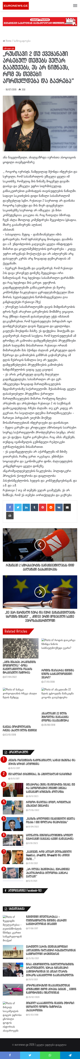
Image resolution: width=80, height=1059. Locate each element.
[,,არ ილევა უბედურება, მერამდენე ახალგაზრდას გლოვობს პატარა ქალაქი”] (13, 875)
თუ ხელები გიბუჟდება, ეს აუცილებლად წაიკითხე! (40, 774)
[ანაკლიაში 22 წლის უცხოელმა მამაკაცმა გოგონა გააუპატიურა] (59, 699)
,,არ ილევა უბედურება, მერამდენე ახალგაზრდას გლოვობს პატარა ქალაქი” (48, 873)
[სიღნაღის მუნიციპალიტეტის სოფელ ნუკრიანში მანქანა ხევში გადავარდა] (13, 841)
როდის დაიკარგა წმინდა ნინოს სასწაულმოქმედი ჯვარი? (57, 674)
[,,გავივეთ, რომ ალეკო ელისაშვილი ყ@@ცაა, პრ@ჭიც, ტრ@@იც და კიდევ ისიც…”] (13, 857)
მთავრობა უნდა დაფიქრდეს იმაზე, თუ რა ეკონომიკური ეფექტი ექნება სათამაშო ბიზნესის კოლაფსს (50, 788)
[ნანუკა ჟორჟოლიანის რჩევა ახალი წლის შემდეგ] (21, 705)
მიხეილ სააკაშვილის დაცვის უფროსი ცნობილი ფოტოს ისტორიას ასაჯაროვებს (50, 1007)
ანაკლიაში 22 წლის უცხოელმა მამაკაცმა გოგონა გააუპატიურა (55, 717)
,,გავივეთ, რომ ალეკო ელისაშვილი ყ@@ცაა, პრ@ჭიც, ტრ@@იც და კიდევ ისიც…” (49, 855)
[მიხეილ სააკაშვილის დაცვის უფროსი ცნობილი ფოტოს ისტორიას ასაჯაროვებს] (13, 1017)
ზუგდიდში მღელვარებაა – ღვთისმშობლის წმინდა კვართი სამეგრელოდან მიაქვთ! (46, 920)
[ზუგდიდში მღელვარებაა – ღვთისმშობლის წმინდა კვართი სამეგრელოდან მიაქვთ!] (13, 928)
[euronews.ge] (16, 6)
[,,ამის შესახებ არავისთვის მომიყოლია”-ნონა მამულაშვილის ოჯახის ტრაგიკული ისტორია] (21, 648)
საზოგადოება (22, 41)
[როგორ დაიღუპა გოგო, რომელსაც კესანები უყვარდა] (13, 807)
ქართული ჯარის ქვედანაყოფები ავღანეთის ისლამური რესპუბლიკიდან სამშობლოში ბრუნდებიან (51, 950)
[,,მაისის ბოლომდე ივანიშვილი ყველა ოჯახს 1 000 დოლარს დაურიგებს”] (13, 824)
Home (8, 41)
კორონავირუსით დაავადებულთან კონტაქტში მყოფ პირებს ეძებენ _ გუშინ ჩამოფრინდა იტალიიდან (51, 989)
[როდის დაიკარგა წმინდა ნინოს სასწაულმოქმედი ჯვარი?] (59, 652)
